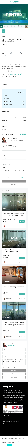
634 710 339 (12, 140)
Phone (3, 155)
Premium (22, 195)
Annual (6, 195)
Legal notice (10, 434)
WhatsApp (20, 140)
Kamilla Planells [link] (9, 225)
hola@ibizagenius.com (9, 423)
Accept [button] (9, 444)
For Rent (10, 195)
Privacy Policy (18, 434)
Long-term (15, 195)
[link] (14, 202)
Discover (22, 221)
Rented (3, 36)
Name (3, 149)
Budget (23, 231)
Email (3, 161)
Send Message (14, 184)
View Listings (23, 134)
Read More (4, 444)
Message (4, 167)
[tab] (3, 31)
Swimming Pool (6, 129)
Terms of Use (20, 177)
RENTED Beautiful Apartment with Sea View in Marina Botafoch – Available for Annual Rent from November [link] (14, 324)
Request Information (14, 181)
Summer (19, 267)
